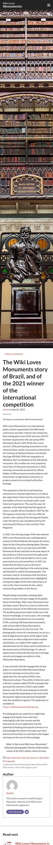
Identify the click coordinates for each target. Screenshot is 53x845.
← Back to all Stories (13, 354)
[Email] (27, 812)
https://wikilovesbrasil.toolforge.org (20, 707)
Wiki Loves (12, 5)
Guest (6, 409)
